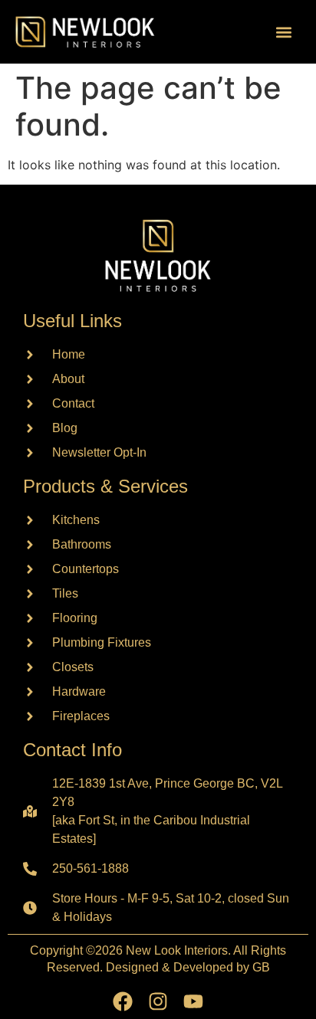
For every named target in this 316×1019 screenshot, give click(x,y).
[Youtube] (193, 1001)
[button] (284, 31)
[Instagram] (158, 1001)
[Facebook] (123, 1001)
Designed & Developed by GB (188, 967)
